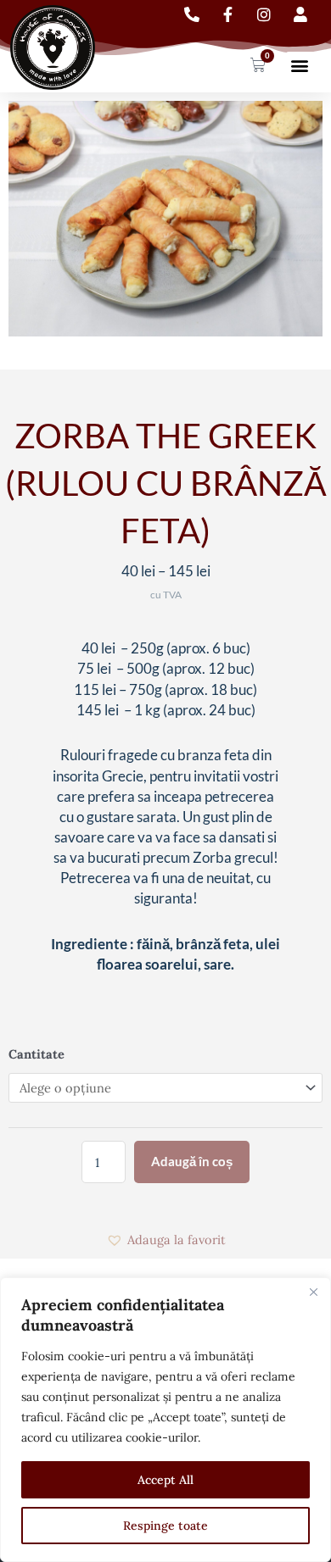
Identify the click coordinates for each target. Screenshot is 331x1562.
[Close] (313, 1291)
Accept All (165, 1479)
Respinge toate (165, 1525)
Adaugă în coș (192, 1161)
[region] (165, 1419)
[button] (300, 66)
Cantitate (36, 1054)
